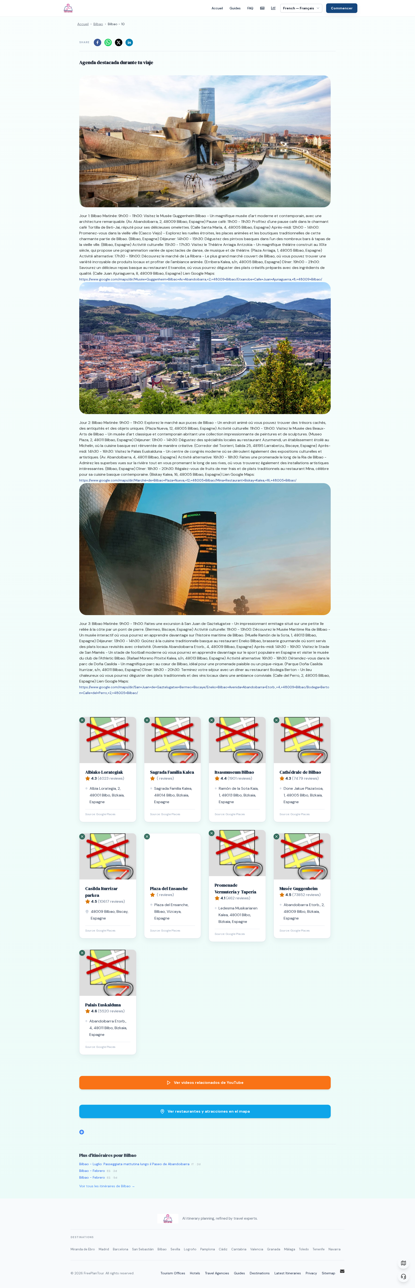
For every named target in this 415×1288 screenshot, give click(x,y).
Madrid (104, 1249)
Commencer (342, 8)
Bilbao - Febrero (92, 1171)
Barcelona (120, 1249)
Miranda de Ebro (83, 1249)
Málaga (289, 1249)
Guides (235, 8)
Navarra (335, 1249)
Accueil (217, 8)
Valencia (256, 1249)
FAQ (250, 8)
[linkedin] (129, 42)
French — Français (298, 8)
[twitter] (118, 42)
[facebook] (97, 42)
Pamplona (207, 1249)
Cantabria (238, 1249)
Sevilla (175, 1249)
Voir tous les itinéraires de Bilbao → (107, 1186)
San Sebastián (143, 1249)
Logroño (190, 1249)
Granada (273, 1249)
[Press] (262, 8)
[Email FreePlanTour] (342, 1271)
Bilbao (98, 24)
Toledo (304, 1249)
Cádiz (223, 1249)
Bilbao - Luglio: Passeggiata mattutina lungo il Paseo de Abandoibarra (134, 1164)
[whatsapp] (108, 42)
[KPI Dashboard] (273, 8)
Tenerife (319, 1249)
